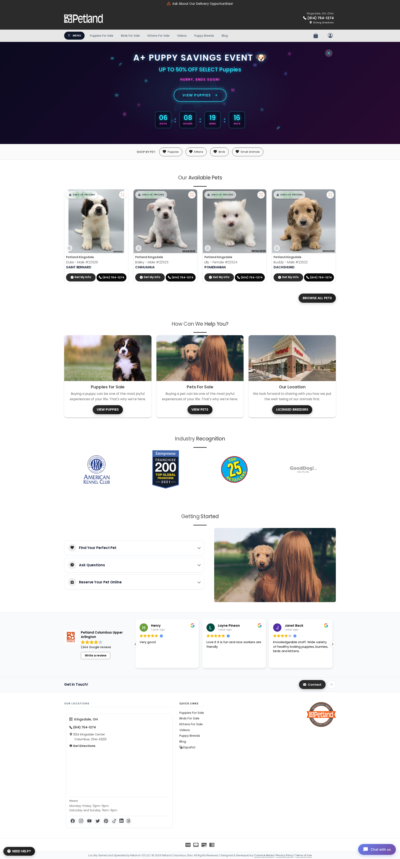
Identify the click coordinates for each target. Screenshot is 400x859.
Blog (225, 36)
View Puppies (196, 95)
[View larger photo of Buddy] (330, 195)
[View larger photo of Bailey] (192, 195)
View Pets (199, 409)
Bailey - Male (152, 262)
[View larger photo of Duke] (122, 195)
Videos (182, 36)
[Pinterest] (106, 821)
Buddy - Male (291, 262)
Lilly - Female (220, 262)
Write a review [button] (95, 655)
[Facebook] (72, 821)
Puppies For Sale (101, 36)
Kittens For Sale (159, 36)
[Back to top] (332, 684)
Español (188, 747)
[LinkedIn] (121, 821)
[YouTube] (89, 821)
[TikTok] (114, 821)
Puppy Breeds (204, 36)
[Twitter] (97, 821)
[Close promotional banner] (328, 53)
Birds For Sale (130, 36)
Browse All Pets (317, 298)
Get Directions (83, 746)
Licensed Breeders (292, 409)
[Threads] (128, 821)
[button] (82, 195)
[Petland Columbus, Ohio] (83, 18)
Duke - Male (82, 262)
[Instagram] (81, 821)
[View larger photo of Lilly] (261, 195)
